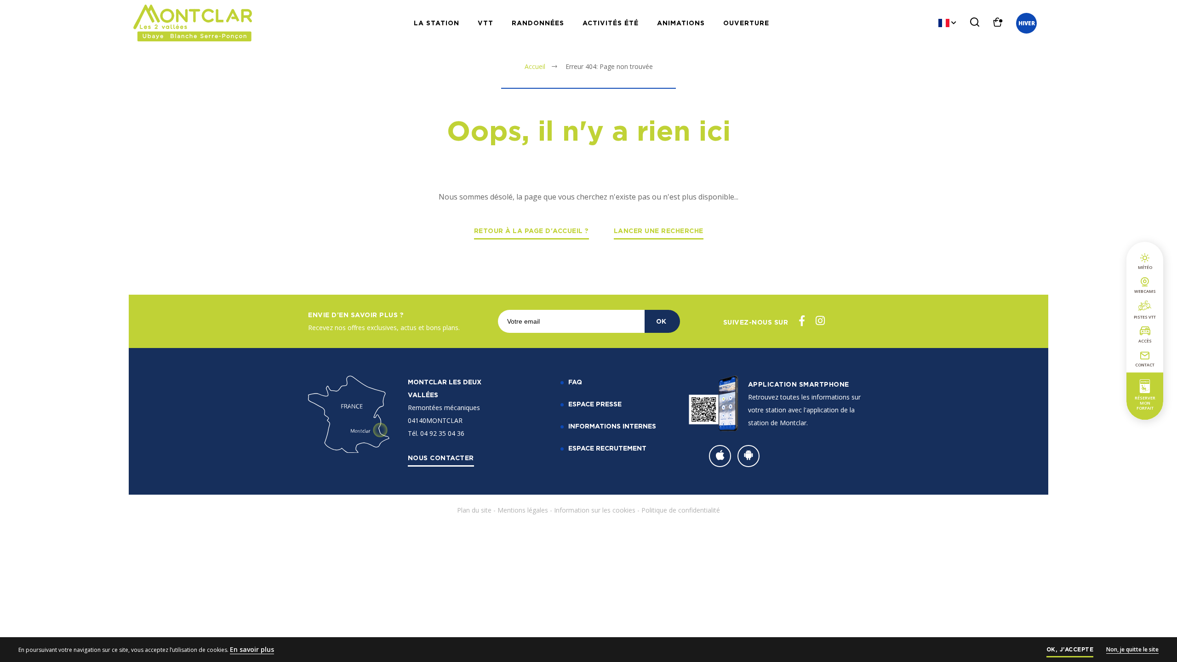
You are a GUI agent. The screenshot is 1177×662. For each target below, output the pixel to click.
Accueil (535, 66)
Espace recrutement (607, 448)
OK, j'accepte (1070, 649)
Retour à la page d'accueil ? (531, 230)
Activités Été (611, 22)
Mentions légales (522, 510)
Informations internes (612, 425)
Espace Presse (595, 403)
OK (661, 321)
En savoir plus (252, 649)
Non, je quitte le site (1132, 649)
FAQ (575, 381)
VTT (485, 22)
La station (436, 22)
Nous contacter (441, 457)
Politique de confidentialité (680, 510)
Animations (681, 22)
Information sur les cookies (594, 510)
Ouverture (746, 22)
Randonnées (538, 22)
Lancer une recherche (658, 230)
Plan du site (474, 510)
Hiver (1026, 23)
